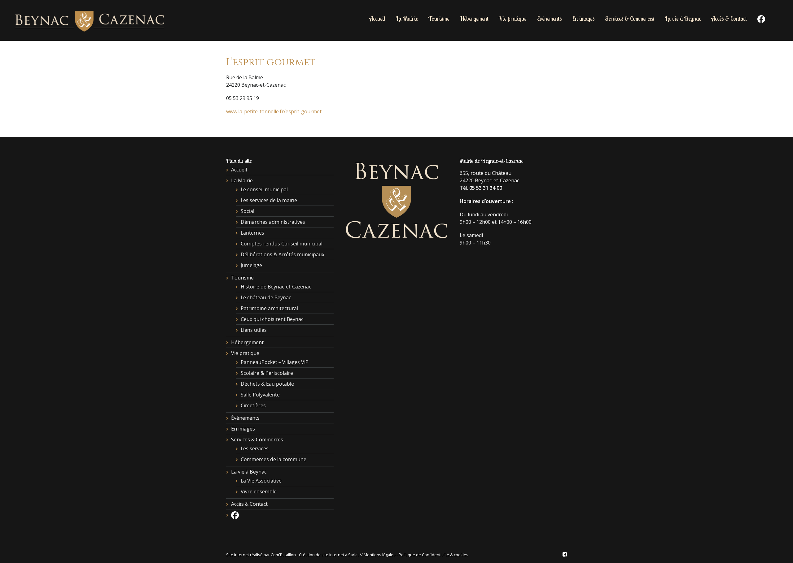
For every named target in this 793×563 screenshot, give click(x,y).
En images (583, 18)
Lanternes (252, 232)
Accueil (377, 18)
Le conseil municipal (264, 189)
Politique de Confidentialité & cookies (433, 554)
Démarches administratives (273, 222)
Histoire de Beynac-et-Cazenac (276, 286)
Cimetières (253, 405)
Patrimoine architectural (269, 308)
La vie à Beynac (683, 18)
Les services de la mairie (269, 200)
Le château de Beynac (266, 297)
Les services (255, 448)
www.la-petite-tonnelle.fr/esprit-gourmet (274, 111)
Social (247, 211)
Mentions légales (380, 554)
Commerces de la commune (273, 459)
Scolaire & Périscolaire (267, 373)
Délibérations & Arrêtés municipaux (282, 254)
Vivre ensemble (259, 491)
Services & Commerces (629, 18)
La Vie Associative (261, 480)
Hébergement (474, 18)
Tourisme (438, 18)
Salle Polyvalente (260, 394)
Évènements (549, 18)
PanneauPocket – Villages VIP (275, 362)
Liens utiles (254, 330)
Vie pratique (513, 18)
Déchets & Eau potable (267, 383)
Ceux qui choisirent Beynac (272, 319)
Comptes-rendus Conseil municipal (281, 243)
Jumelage (251, 265)
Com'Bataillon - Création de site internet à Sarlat (315, 554)
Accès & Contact (729, 18)
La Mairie (407, 18)
